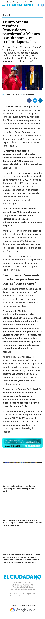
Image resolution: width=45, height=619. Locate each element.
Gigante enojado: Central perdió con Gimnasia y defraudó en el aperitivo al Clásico (19, 488)
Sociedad (7, 15)
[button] (3, 5)
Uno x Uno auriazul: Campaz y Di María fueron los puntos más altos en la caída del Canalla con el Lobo (22, 523)
